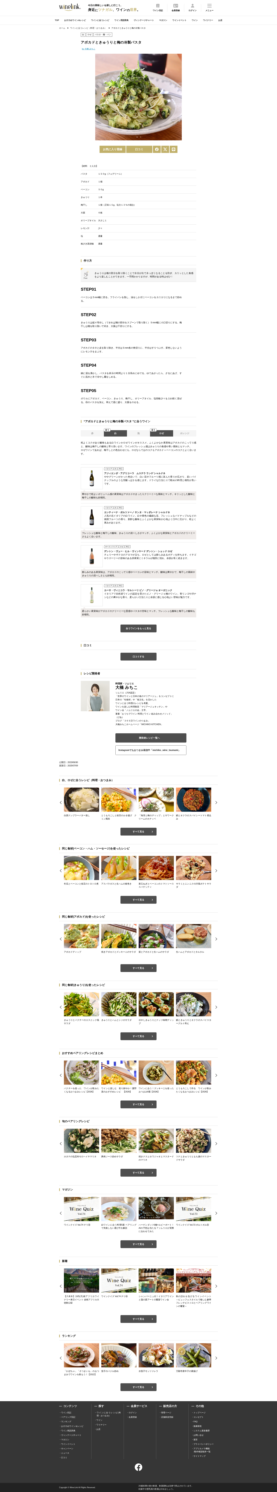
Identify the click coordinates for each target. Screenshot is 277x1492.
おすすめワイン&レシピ (75, 20)
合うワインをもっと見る (138, 628)
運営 (195, 1439)
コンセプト (198, 1417)
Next (184, 97)
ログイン (133, 1412)
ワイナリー (208, 20)
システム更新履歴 (201, 1430)
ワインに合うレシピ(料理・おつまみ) (109, 1414)
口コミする (138, 656)
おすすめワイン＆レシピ (72, 1426)
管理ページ (166, 1412)
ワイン (195, 20)
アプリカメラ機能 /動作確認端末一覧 (201, 1450)
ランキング (66, 1421)
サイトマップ (199, 1456)
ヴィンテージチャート (144, 20)
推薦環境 (197, 1426)
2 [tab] (140, 137)
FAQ (195, 1421)
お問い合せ (198, 1435)
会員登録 (133, 1417)
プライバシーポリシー (203, 1444)
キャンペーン (67, 1448)
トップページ (199, 1412)
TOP (57, 20)
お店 (220, 20)
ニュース (65, 1453)
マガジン (163, 20)
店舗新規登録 (167, 1417)
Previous (93, 97)
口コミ (139, 149)
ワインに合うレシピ (100, 20)
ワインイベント (179, 20)
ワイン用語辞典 (121, 20)
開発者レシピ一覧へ (149, 738)
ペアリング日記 (68, 1417)
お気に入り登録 (112, 149)
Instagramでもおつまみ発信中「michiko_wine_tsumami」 (149, 750)
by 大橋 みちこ (88, 49)
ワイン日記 (66, 1412)
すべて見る (138, 831)
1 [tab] (137, 137)
